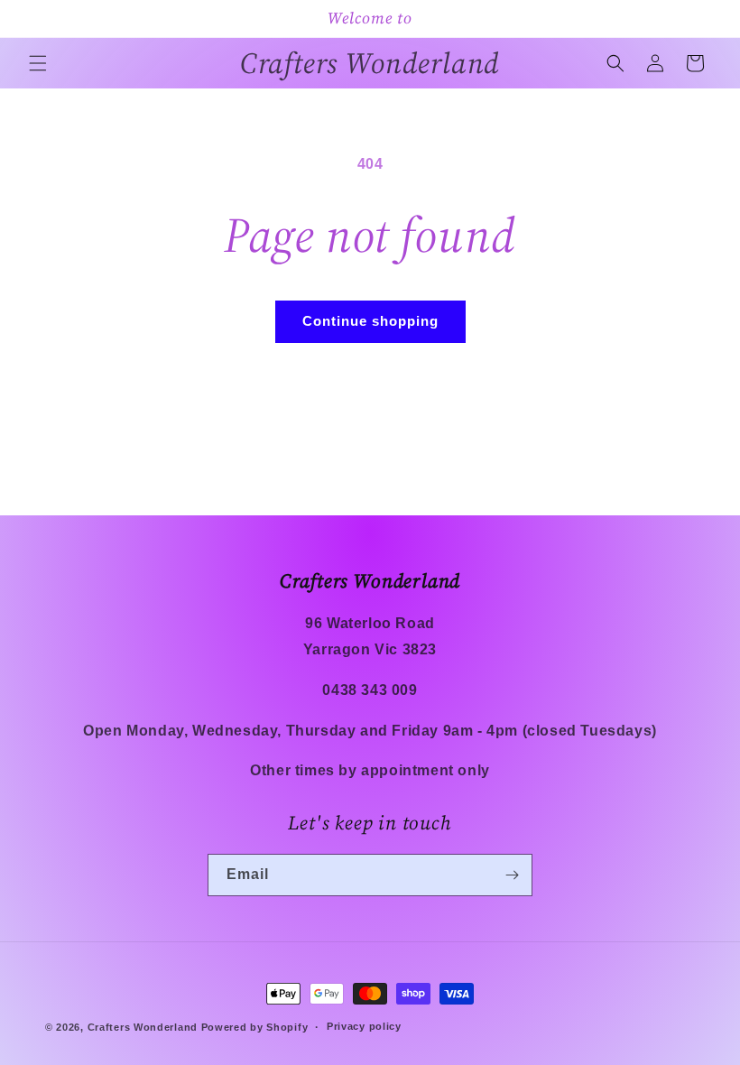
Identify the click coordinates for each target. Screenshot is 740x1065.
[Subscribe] (512, 875)
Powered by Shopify (255, 1027)
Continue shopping (370, 321)
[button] (38, 63)
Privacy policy (364, 1026)
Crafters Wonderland (143, 1027)
